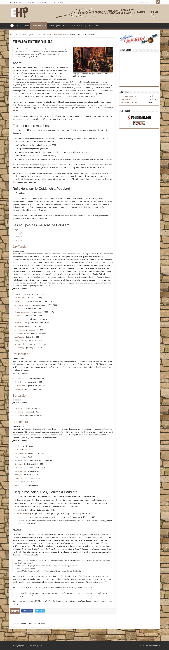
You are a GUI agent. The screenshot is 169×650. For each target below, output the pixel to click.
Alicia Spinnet (20, 330)
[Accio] (158, 2)
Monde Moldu (22, 26)
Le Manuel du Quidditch (44, 35)
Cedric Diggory (20, 382)
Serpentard (19, 240)
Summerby (19, 389)
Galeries (60, 2)
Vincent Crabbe (20, 453)
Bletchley (18, 446)
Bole (16, 450)
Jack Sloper (19, 326)
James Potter (19, 319)
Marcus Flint (19, 460)
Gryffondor (19, 230)
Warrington (19, 485)
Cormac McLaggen (22, 312)
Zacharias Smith (21, 386)
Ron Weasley (19, 348)
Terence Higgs (20, 468)
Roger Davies (20, 415)
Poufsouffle (19, 233)
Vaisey (17, 482)
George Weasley (21, 341)
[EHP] (20, 13)
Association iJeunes (35, 646)
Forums (52, 2)
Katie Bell (18, 294)
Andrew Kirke (20, 308)
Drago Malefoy (20, 471)
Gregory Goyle (20, 464)
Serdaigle (18, 237)
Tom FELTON (125, 99)
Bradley (17, 408)
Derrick (17, 457)
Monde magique (38, 26)
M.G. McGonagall (23, 514)
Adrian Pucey (19, 478)
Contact (95, 26)
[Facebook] (143, 2)
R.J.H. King (20, 510)
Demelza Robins (21, 323)
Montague (18, 475)
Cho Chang (19, 412)
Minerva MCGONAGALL (129, 102)
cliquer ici (43, 623)
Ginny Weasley (20, 344)
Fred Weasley (20, 337)
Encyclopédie (41, 2)
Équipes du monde (61, 35)
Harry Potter (19, 316)
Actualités (30, 2)
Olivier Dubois (20, 301)
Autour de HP (68, 26)
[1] (72, 130)
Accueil (12, 25)
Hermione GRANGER (128, 96)
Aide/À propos (82, 26)
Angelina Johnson (21, 305)
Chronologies (53, 26)
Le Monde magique (26, 35)
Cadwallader (19, 378)
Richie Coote (19, 298)
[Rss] (141, 2)
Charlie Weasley (20, 333)
